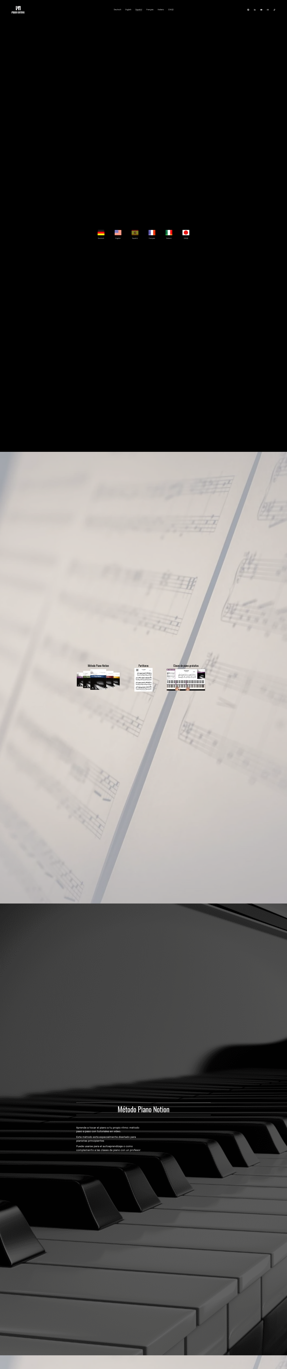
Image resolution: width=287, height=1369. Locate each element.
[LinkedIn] (255, 10)
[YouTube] (261, 10)
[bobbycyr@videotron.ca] (268, 10)
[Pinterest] (248, 10)
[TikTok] (274, 10)
